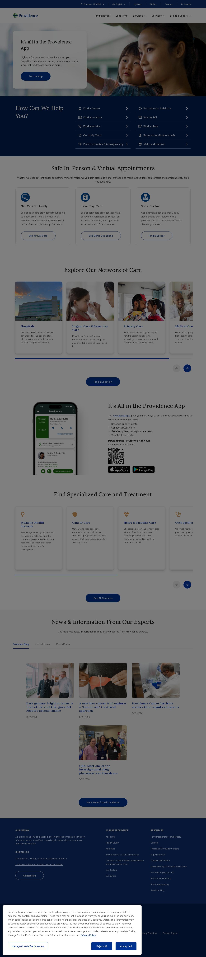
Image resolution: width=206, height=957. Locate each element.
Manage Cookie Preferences (28, 946)
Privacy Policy (88, 935)
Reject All (101, 946)
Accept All (126, 946)
